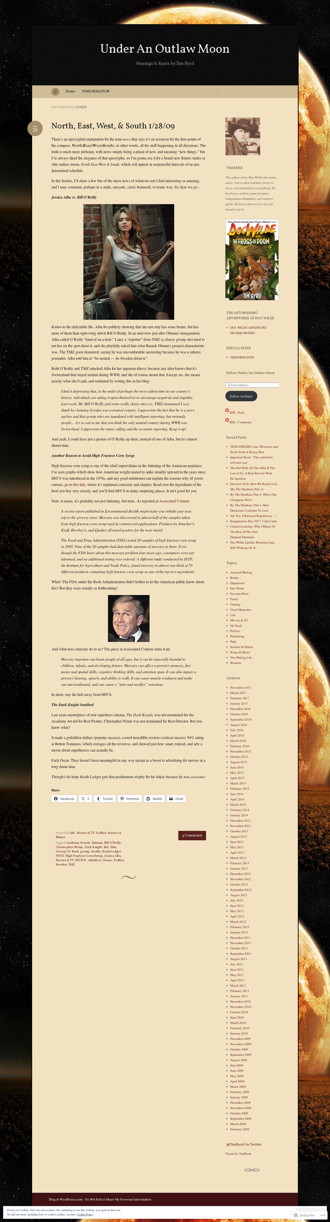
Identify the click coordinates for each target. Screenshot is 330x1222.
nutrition (94, 860)
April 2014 (237, 799)
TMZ (72, 865)
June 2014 (237, 794)
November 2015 (240, 751)
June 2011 (237, 969)
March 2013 (238, 858)
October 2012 (239, 884)
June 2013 (237, 842)
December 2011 (240, 937)
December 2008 (240, 1102)
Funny (234, 599)
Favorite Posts (239, 593)
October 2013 (239, 831)
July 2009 (236, 1065)
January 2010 (239, 1033)
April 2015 (237, 778)
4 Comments (192, 835)
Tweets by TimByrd (238, 1153)
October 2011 (239, 948)
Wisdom (235, 663)
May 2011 (237, 975)
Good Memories (240, 609)
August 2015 (238, 762)
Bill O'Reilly (112, 843)
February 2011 (239, 991)
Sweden (61, 865)
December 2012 (240, 874)
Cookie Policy (85, 1214)
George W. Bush (67, 851)
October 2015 (239, 756)
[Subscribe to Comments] (227, 422)
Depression (237, 583)
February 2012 (239, 927)
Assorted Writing (241, 572)
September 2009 (240, 1054)
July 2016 (236, 730)
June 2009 (237, 1070)
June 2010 (237, 1017)
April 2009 (237, 1081)
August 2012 (238, 895)
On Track (236, 625)
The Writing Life (241, 657)
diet (106, 847)
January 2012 (239, 932)
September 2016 (240, 719)
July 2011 (236, 964)
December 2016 (240, 709)
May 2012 (237, 911)
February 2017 (239, 698)
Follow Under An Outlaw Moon (250, 373)
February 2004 (239, 1129)
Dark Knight (93, 847)
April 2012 (237, 916)
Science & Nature (241, 647)
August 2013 (238, 836)
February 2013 (239, 863)
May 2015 (237, 772)
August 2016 (238, 725)
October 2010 (239, 1012)
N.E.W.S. (81, 860)
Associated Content (174, 500)
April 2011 (237, 980)
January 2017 (239, 703)
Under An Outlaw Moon (165, 49)
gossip (85, 851)
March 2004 (238, 1124)
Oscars (107, 860)
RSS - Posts (237, 412)
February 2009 (239, 1092)
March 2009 (238, 1086)
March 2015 (238, 783)
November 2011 (240, 943)
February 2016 (239, 746)
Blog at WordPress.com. (66, 1200)
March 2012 (238, 921)
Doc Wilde (237, 588)
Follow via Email (241, 396)
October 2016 (239, 714)
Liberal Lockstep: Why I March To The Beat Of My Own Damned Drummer (252, 531)
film (113, 847)
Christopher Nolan (69, 847)
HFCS (60, 856)
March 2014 (238, 804)
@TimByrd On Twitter (243, 1144)
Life (72, 833)
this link (79, 484)
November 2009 (240, 1044)
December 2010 (240, 1001)
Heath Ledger (111, 851)
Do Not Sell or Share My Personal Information (118, 1200)
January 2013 (239, 868)
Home (70, 91)
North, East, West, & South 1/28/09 (113, 126)
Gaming (235, 604)
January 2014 (239, 815)
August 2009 (238, 1060)
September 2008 (240, 1118)
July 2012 (236, 900)
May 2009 (237, 1076)
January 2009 (239, 1097)
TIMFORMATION (95, 91)
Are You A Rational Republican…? (253, 516)
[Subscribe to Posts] (227, 412)
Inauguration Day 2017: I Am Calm (253, 521)
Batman (97, 843)
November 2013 (240, 826)
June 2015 (237, 767)
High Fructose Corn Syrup (84, 856)
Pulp (233, 641)
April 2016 (237, 735)
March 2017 (238, 693)
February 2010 (239, 1028)
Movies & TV (85, 833)
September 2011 (240, 953)
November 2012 (240, 879)
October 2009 (239, 1049)
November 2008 (240, 1108)
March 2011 (238, 985)
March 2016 (238, 740)
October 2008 (239, 1113)
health (95, 851)
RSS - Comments (241, 422)
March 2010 (238, 1023)
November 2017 (240, 687)
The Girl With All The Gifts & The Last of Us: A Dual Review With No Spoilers (252, 473)
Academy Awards (78, 843)
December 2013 (240, 820)
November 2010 (240, 1007)
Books (234, 577)
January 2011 (239, 996)
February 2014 (239, 810)
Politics (101, 833)
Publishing (237, 636)
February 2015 (239, 788)
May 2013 (237, 847)
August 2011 (238, 959)
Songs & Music (240, 652)
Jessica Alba (112, 856)
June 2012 (237, 905)
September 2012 (240, 889)
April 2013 (237, 852)
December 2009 (240, 1038)
